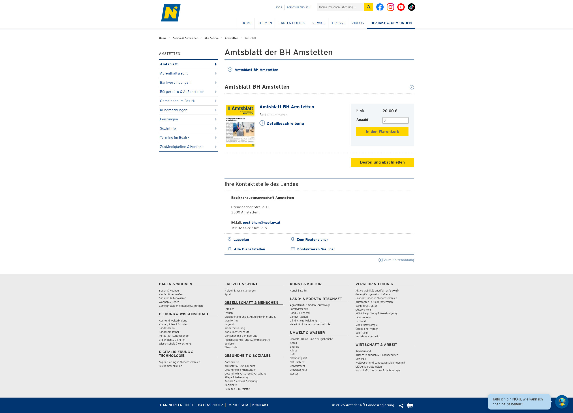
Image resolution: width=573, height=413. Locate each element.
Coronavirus (231, 362)
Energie (294, 346)
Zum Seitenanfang (398, 260)
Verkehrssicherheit (366, 336)
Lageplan (241, 239)
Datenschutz (210, 405)
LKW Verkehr (363, 317)
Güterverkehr (363, 309)
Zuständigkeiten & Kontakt (181, 147)
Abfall (293, 343)
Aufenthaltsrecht (174, 73)
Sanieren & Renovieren (172, 298)
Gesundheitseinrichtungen (240, 369)
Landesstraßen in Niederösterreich (376, 298)
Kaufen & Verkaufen (171, 294)
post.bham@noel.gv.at (261, 222)
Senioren (229, 343)
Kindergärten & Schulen (173, 324)
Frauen (228, 313)
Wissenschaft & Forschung (175, 343)
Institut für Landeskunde (173, 335)
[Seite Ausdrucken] (410, 407)
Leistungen (169, 119)
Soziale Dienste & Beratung (240, 381)
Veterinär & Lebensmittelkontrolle (310, 324)
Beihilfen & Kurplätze (237, 389)
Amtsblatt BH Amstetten (256, 70)
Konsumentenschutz (236, 332)
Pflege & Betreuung (236, 377)
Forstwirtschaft (299, 309)
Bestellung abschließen (382, 162)
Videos (357, 23)
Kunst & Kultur (299, 290)
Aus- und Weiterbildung (173, 320)
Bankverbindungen (175, 82)
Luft (292, 354)
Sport (227, 294)
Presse (338, 23)
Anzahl (362, 119)
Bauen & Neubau (169, 290)
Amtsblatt (169, 64)
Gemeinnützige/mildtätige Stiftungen (181, 305)
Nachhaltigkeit (298, 358)
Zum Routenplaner (312, 239)
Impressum (237, 405)
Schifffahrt (361, 332)
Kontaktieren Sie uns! (316, 249)
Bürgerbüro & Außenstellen (182, 91)
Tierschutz (230, 347)
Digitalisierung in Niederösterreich (179, 362)
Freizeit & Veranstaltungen (240, 290)
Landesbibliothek (169, 332)
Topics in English (298, 7)
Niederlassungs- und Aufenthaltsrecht (247, 339)
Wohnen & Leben (169, 302)
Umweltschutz (298, 369)
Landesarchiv (167, 328)
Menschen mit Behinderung (240, 335)
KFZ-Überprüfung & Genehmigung (376, 313)
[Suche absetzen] (368, 7)
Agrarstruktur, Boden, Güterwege (310, 305)
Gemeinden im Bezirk (177, 101)
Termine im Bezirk (174, 137)
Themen (265, 23)
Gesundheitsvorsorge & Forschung (245, 373)
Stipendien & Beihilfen (172, 339)
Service (318, 23)
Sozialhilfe (230, 385)
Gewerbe (360, 358)
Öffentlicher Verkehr (367, 328)
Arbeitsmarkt (363, 351)
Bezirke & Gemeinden (391, 23)
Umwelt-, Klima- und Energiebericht (311, 339)
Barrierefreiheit (177, 405)
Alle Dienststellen (249, 249)
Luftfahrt (360, 321)
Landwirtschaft (299, 316)
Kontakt (260, 405)
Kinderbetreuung (234, 328)
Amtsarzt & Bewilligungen (240, 366)
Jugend (229, 324)
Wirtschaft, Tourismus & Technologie (377, 370)
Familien (229, 309)
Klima (293, 350)
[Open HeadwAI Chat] (562, 402)
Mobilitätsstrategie (366, 325)
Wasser (294, 373)
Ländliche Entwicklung (303, 320)
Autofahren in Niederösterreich (374, 302)
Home (246, 23)
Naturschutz (297, 362)
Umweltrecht (297, 366)
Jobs (278, 7)
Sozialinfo (168, 128)
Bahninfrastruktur (366, 305)
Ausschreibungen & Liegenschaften (376, 355)
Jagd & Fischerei (300, 313)
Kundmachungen (173, 110)
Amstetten (231, 38)
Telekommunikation (170, 366)
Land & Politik (292, 23)
